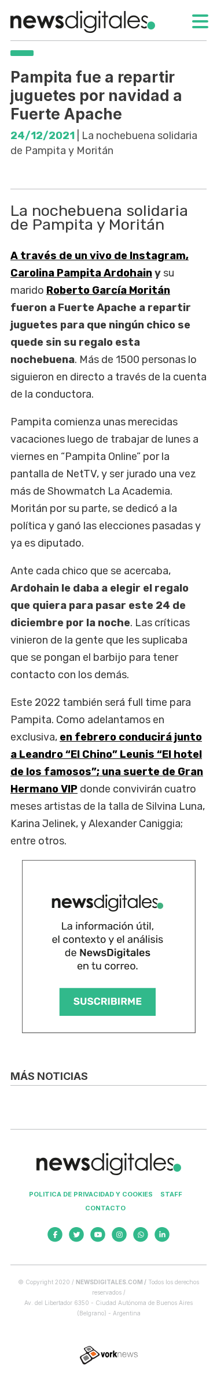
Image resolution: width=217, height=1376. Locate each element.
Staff (171, 1194)
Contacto (105, 1208)
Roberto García (108, 290)
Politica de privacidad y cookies (91, 1194)
